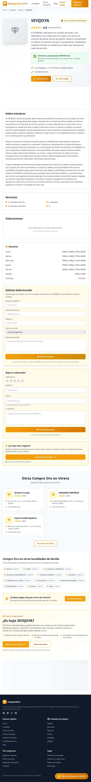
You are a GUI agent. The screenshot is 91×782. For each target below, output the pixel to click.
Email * (8, 396)
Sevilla (49, 734)
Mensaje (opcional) (12, 337)
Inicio (26, 3)
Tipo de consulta (11, 328)
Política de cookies (54, 762)
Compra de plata (9, 734)
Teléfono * (9, 319)
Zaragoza (50, 738)
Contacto (6, 766)
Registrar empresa (10, 755)
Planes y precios (9, 759)
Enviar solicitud (47, 356)
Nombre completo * (12, 301)
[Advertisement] (45, 675)
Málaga (50, 741)
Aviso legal (51, 766)
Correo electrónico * (12, 310)
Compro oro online (10, 738)
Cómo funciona (46, 3)
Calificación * (10, 377)
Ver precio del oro (75, 598)
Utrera (20, 10)
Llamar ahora (42, 79)
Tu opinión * (10, 409)
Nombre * (9, 385)
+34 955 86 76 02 (41, 72)
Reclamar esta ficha (44, 457)
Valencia (50, 731)
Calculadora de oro (10, 741)
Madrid (50, 723)
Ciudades (35, 3)
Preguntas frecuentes (11, 762)
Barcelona (51, 727)
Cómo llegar (63, 79)
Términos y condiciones (56, 759)
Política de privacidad (55, 755)
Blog (56, 3)
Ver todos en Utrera (45, 543)
